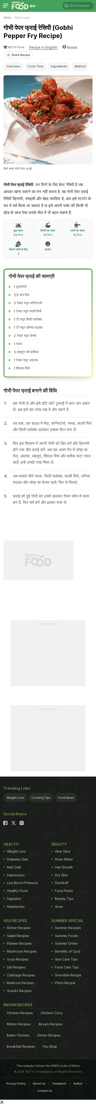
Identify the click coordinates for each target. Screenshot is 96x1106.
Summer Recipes (68, 928)
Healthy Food (17, 891)
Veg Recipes (15, 920)
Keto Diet (14, 867)
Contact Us (44, 1090)
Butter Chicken (18, 1035)
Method (80, 66)
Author (78, 1083)
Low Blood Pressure (22, 883)
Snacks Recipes (19, 991)
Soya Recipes (17, 959)
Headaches (16, 907)
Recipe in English (43, 47)
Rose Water (64, 859)
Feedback (59, 1083)
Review (72, 47)
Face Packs (64, 891)
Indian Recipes (17, 1004)
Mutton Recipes (19, 1024)
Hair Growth (64, 867)
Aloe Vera (62, 851)
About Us (39, 1083)
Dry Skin (61, 875)
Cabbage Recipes (21, 975)
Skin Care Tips (66, 959)
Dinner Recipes (19, 928)
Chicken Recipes (20, 1013)
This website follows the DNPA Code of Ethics (48, 1066)
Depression (16, 875)
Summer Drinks (66, 943)
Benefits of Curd (67, 951)
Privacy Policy (16, 1083)
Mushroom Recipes (22, 951)
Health (10, 844)
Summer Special (67, 920)
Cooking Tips (41, 797)
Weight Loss (15, 797)
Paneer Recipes (19, 943)
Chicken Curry (52, 1013)
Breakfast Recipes (21, 1046)
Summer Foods (66, 936)
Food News (66, 797)
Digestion (14, 899)
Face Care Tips (67, 967)
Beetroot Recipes (20, 983)
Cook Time (35, 66)
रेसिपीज (7, 18)
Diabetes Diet (17, 859)
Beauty (59, 844)
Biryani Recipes (50, 1024)
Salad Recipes (18, 936)
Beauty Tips (64, 899)
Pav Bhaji (50, 1046)
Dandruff (61, 883)
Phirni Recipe (65, 983)
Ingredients (59, 66)
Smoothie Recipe (68, 975)
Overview (13, 66)
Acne (59, 907)
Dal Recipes (16, 967)
